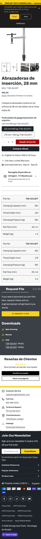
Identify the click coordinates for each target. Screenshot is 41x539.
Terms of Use (27, 457)
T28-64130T (11, 347)
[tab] (15, 289)
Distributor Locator (15, 419)
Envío (4, 96)
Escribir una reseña (20, 373)
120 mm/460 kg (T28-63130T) (17, 129)
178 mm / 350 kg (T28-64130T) (18, 135)
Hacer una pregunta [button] (20, 378)
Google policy (13, 12)
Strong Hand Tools (17, 526)
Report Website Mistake (23, 521)
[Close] (39, 8)
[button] (6, 67)
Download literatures (15, 427)
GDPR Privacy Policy (24, 511)
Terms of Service (7, 521)
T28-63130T (11, 343)
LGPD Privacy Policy (8, 516)
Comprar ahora (20, 149)
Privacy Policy (6, 506)
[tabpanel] (20, 305)
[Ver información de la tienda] (36, 176)
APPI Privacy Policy (19, 506)
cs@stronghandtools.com (18, 394)
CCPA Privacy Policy (8, 511)
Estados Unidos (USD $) (16, 483)
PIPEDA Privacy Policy (25, 516)
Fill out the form (13, 411)
